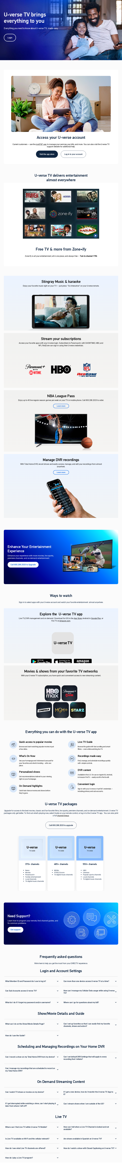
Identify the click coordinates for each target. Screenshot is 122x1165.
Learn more (61, 406)
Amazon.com (64, 621)
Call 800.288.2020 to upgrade (61, 825)
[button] (23, 565)
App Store (78, 618)
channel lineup (63, 815)
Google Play (96, 618)
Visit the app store (47, 154)
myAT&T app (41, 144)
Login (10, 37)
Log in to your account (73, 154)
